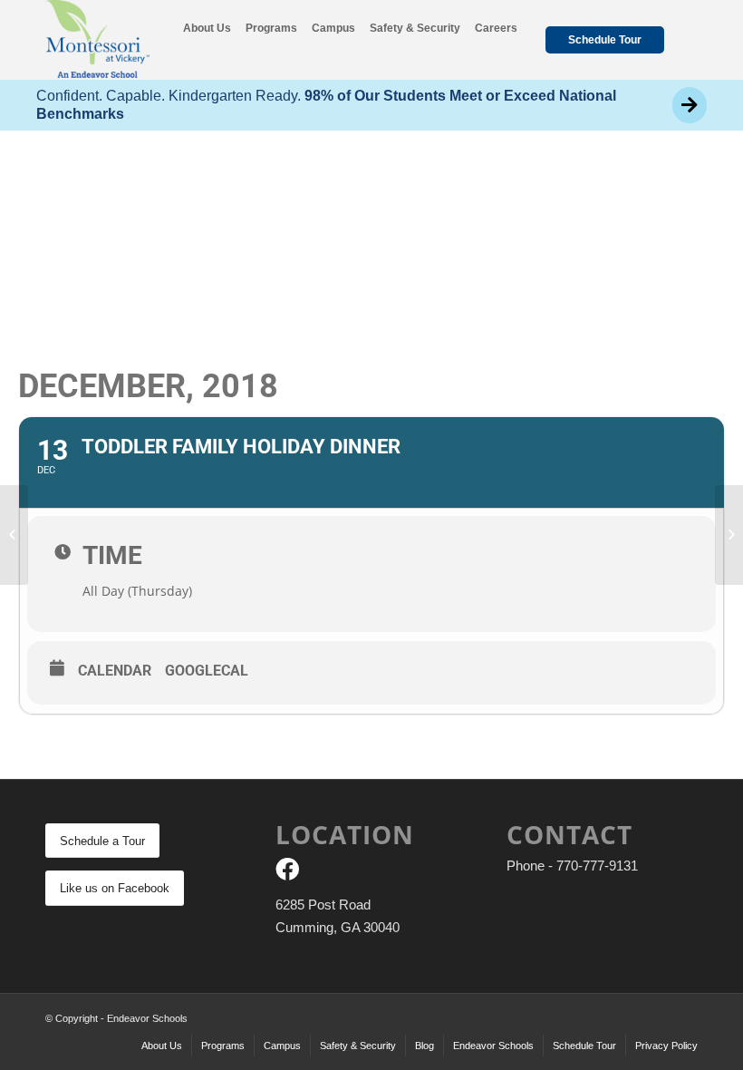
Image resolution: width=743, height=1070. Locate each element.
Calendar (114, 670)
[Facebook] (287, 872)
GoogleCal (206, 670)
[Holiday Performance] (14, 535)
